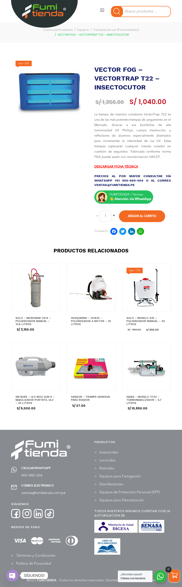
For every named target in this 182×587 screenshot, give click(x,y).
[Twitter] (122, 232)
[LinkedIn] (131, 232)
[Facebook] (113, 232)
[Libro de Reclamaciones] (107, 546)
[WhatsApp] (140, 232)
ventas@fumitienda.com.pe (43, 493)
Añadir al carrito (142, 216)
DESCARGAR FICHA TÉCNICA (116, 166)
